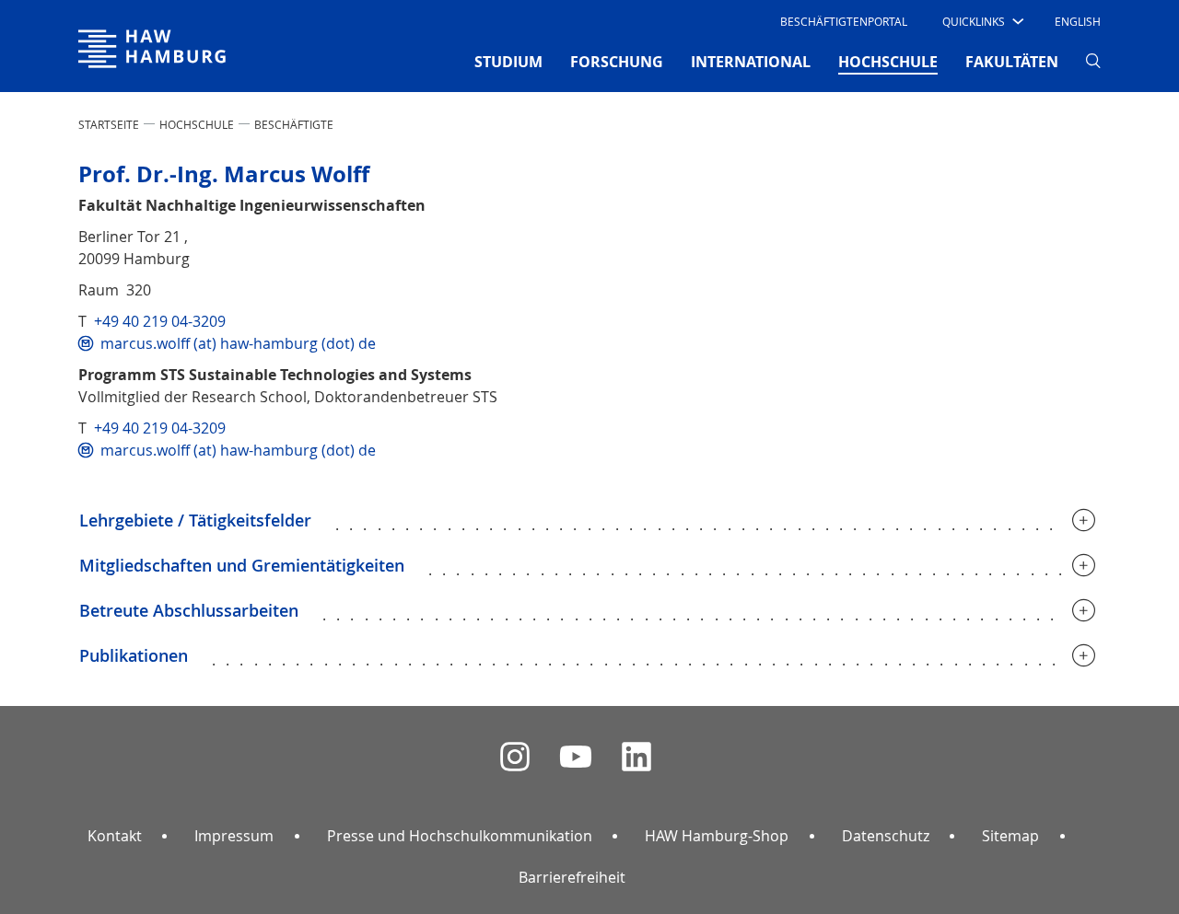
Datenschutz (885, 836)
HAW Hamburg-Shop (716, 836)
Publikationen (133, 655)
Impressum (234, 836)
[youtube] (575, 757)
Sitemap (1010, 836)
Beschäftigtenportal (843, 21)
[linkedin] (636, 757)
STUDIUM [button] (508, 62)
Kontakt (115, 836)
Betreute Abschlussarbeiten (188, 610)
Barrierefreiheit (572, 877)
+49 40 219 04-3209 (160, 321)
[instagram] (514, 757)
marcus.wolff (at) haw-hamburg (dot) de (238, 343)
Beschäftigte (293, 124)
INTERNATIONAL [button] (751, 62)
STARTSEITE (108, 124)
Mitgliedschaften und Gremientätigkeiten (241, 565)
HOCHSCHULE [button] (888, 61)
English (1078, 21)
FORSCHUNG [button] (616, 62)
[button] (981, 21)
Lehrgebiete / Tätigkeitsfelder (195, 520)
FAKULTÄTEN (1011, 62)
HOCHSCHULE (196, 124)
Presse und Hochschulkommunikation (459, 836)
